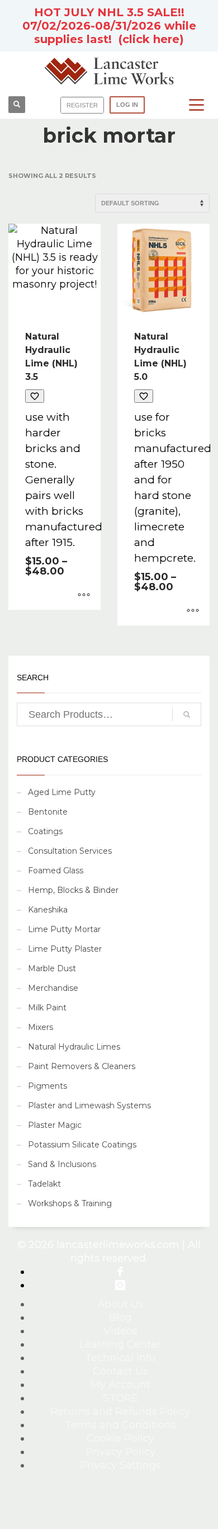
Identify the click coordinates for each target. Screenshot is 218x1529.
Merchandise (53, 988)
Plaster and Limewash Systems (89, 1105)
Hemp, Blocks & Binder (73, 890)
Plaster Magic (55, 1125)
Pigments (47, 1086)
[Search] (186, 714)
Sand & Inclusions (62, 1164)
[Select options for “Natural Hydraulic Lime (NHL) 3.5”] (84, 596)
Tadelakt (44, 1184)
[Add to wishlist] (34, 396)
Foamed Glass (55, 870)
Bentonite (48, 812)
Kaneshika (48, 910)
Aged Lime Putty (62, 792)
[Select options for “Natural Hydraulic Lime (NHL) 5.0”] (193, 611)
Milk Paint (47, 1008)
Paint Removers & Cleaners (81, 1066)
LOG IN (127, 104)
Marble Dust (52, 968)
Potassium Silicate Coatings (82, 1145)
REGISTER (82, 105)
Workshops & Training (70, 1203)
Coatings (45, 831)
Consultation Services (70, 851)
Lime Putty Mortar (64, 929)
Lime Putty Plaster (65, 949)
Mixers (40, 1027)
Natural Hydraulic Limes (74, 1047)
